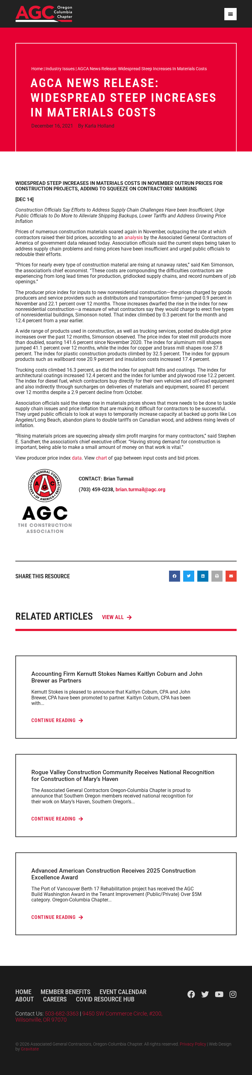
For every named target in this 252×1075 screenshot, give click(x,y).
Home (37, 68)
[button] (174, 576)
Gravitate (30, 1049)
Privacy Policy (193, 1044)
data (77, 458)
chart (101, 458)
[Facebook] (191, 994)
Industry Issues (60, 68)
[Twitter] (205, 994)
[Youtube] (219, 994)
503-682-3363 (62, 1014)
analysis (133, 237)
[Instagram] (233, 994)
